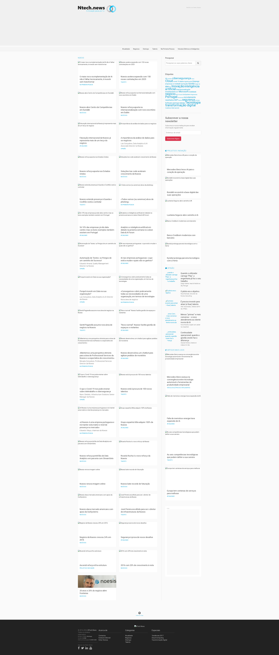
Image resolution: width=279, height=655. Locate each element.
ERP (174, 84)
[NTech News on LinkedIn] (87, 647)
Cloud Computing (158, 638)
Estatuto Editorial (104, 638)
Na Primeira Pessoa (167, 49)
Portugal (171, 97)
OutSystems (187, 94)
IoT (177, 92)
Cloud (169, 81)
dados (182, 81)
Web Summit (175, 108)
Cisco (192, 78)
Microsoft (183, 91)
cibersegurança (181, 78)
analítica (170, 78)
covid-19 (176, 81)
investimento (170, 92)
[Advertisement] (139, 30)
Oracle (180, 94)
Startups (146, 49)
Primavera (180, 97)
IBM (167, 87)
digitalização (188, 81)
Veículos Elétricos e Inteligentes (188, 49)
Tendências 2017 (157, 635)
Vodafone (168, 108)
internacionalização (183, 89)
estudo (177, 84)
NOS (177, 94)
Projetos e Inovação (176, 151)
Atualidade (126, 49)
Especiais (156, 630)
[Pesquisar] (198, 63)
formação (184, 84)
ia (199, 84)
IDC (170, 87)
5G (166, 79)
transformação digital (180, 105)
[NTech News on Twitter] (83, 647)
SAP (176, 100)
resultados (169, 100)
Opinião (170, 268)
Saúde (180, 100)
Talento (154, 49)
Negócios (136, 49)
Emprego (195, 81)
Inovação (177, 86)
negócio (170, 94)
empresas (168, 84)
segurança (188, 99)
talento (182, 103)
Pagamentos (194, 94)
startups (176, 103)
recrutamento (190, 97)
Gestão (191, 84)
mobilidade (192, 92)
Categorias (130, 630)
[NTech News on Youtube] (91, 647)
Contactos (102, 635)
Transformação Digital (159, 640)
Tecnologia (193, 102)
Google (197, 84)
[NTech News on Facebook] (79, 647)
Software (168, 103)
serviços (197, 100)
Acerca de (103, 630)
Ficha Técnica (103, 640)
